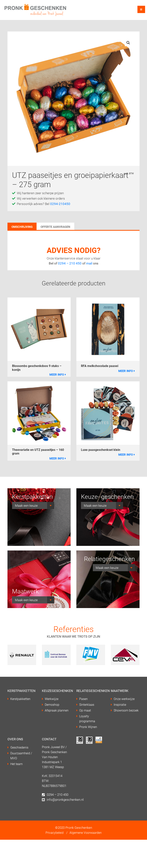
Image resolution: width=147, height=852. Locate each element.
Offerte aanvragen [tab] (55, 227)
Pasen (83, 699)
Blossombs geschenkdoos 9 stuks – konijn (36, 367)
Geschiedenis (19, 747)
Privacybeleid (55, 833)
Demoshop (52, 704)
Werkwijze (51, 699)
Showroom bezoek (126, 710)
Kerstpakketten (20, 699)
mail (89, 263)
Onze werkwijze (124, 699)
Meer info (56, 374)
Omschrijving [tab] (22, 227)
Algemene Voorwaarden (85, 833)
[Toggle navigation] (141, 9)
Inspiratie (120, 704)
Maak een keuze (26, 505)
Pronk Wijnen (88, 727)
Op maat (85, 710)
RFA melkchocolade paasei (99, 366)
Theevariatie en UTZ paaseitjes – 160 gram (38, 451)
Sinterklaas (86, 704)
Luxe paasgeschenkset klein (100, 450)
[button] (128, 42)
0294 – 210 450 (70, 263)
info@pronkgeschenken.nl (65, 799)
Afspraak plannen (57, 710)
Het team (16, 764)
